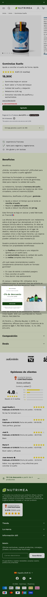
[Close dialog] (44, 287)
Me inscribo (12, 303)
